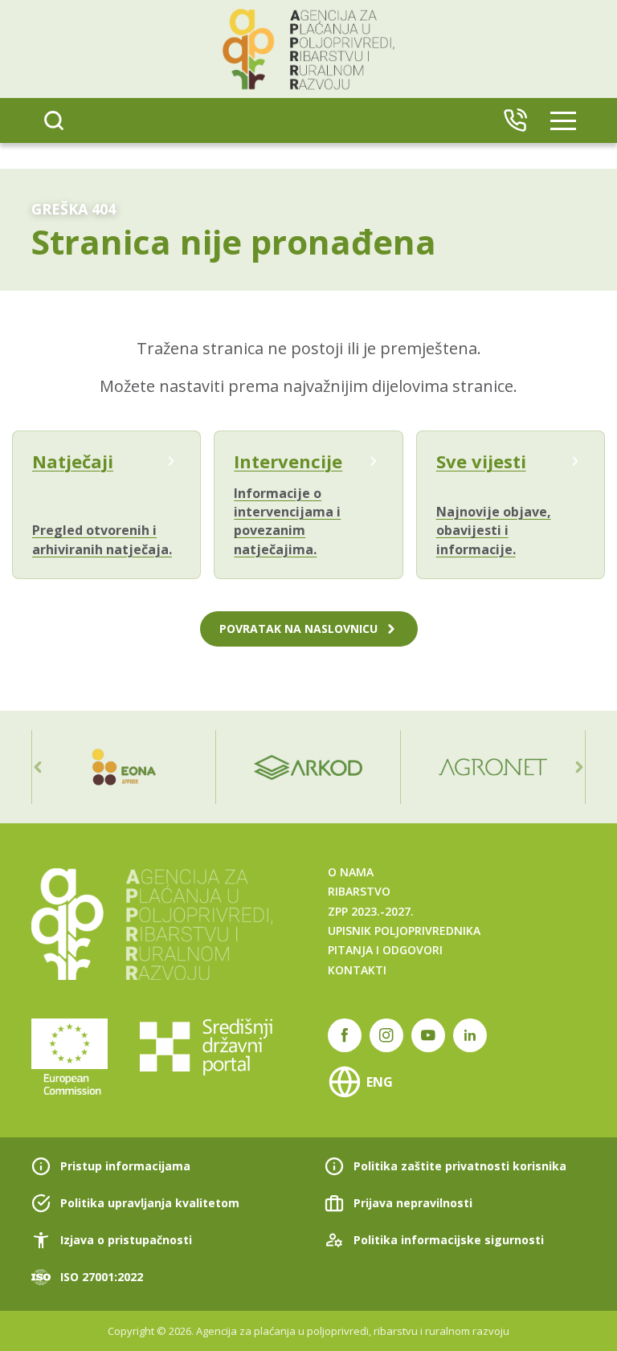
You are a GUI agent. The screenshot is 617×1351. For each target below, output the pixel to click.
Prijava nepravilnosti (412, 1202)
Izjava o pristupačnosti (126, 1239)
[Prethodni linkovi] (37, 767)
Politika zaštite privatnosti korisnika (459, 1165)
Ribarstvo (359, 891)
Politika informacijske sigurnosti (448, 1239)
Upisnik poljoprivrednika (404, 930)
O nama (351, 872)
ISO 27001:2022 (101, 1276)
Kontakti (357, 970)
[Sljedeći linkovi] (579, 767)
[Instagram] (386, 1035)
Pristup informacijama (125, 1165)
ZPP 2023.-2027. (371, 911)
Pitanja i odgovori (385, 949)
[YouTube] (428, 1035)
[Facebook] (345, 1035)
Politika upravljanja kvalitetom (149, 1202)
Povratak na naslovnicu (298, 628)
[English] (515, 120)
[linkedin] (470, 1035)
